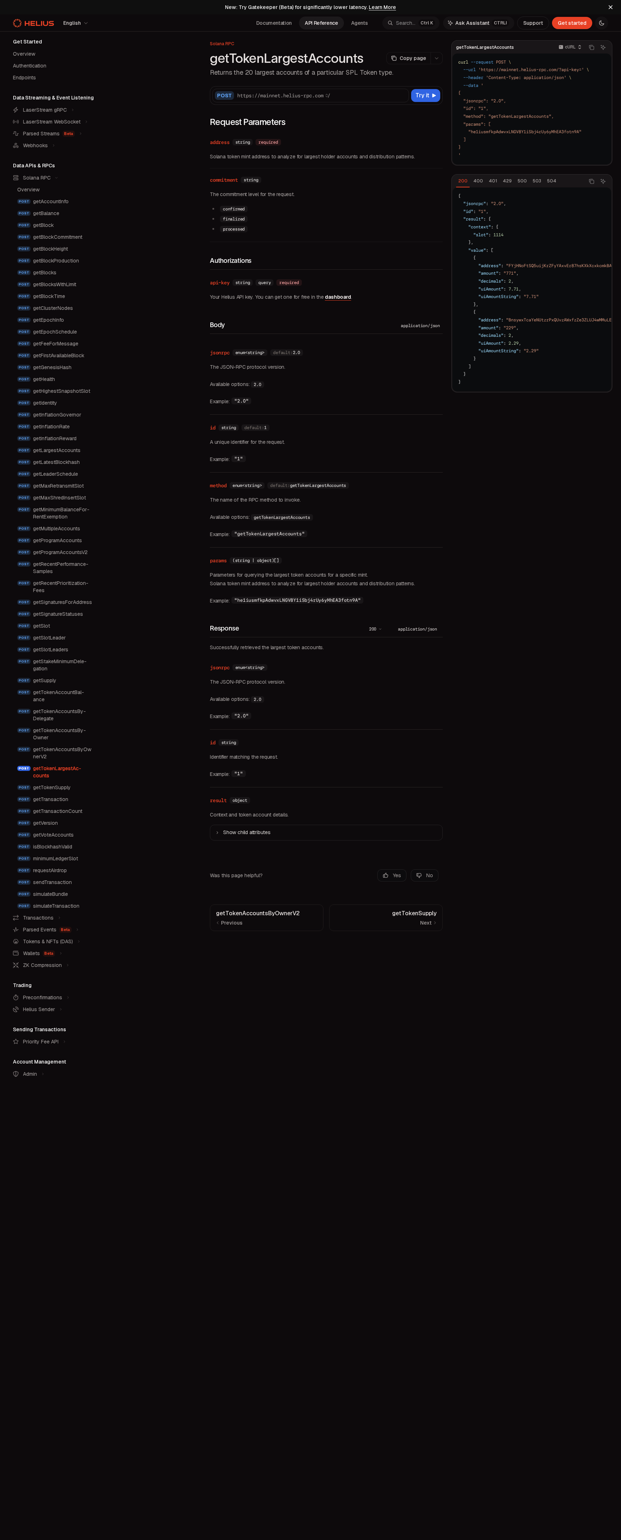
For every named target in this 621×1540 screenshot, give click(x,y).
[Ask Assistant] (603, 47)
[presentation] (531, 289)
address (220, 142)
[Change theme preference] (601, 23)
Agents (359, 23)
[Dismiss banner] (610, 7)
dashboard (338, 297)
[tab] (463, 181)
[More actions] (437, 58)
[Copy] (402, 95)
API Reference (321, 23)
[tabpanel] (531, 289)
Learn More (382, 7)
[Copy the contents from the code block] (591, 47)
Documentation (274, 23)
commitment (224, 180)
